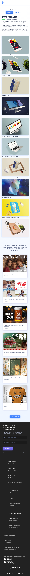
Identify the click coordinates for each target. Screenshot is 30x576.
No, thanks (18, 12)
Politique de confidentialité (14, 473)
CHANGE (9, 12)
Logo (11, 500)
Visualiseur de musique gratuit (15, 515)
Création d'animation (13, 518)
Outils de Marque (14, 490)
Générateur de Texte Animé (14, 525)
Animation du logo (13, 520)
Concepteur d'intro (13, 522)
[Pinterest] (12, 574)
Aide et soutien (11, 468)
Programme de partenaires (14, 480)
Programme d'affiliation (13, 470)
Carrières (10, 466)
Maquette (12, 507)
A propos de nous (12, 461)
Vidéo (11, 498)
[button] (21, 270)
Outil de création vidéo (13, 527)
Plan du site (10, 477)
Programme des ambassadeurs (15, 482)
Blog (11, 492)
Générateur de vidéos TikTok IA (11, 549)
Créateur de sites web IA (9, 544)
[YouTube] (19, 574)
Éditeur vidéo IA (7, 540)
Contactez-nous (11, 463)
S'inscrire (7, 448)
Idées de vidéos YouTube (9, 551)
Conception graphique (15, 503)
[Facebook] (7, 574)
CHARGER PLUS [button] (15, 416)
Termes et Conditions (12, 475)
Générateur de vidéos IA (9, 535)
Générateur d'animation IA (10, 537)
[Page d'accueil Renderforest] (3, 2)
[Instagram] (9, 574)
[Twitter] (16, 574)
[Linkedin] (22, 574)
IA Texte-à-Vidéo (7, 542)
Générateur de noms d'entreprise (11, 547)
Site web (12, 505)
